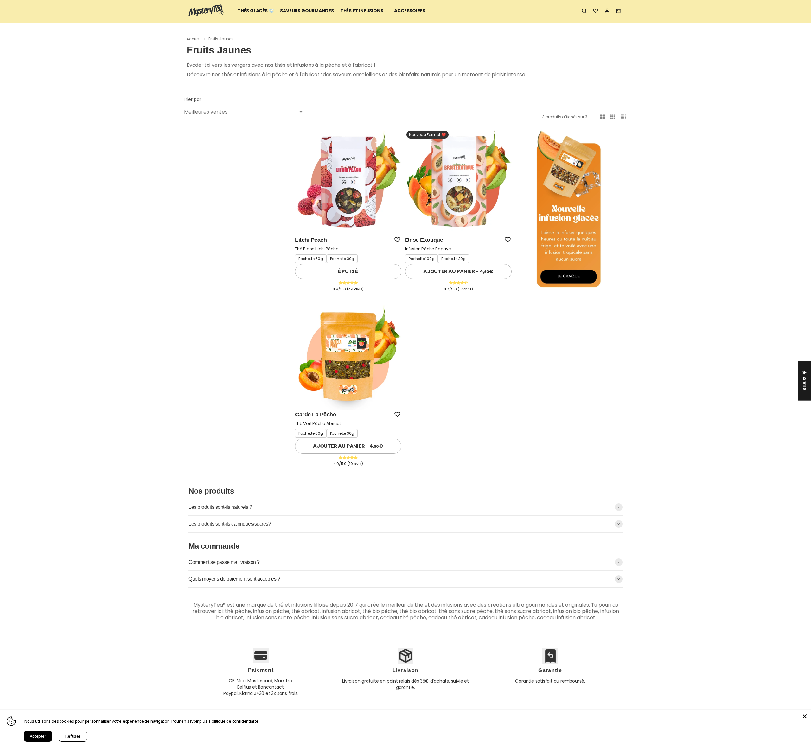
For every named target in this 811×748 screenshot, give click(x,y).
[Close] (804, 716)
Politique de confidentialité (233, 721)
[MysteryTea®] (206, 10)
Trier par (192, 99)
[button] (397, 239)
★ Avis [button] (804, 381)
